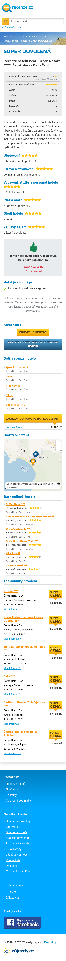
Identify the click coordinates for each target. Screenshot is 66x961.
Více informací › (12, 609)
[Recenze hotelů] (17, 7)
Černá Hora (11, 371)
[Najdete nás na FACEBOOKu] (23, 922)
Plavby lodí (13, 860)
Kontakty (11, 795)
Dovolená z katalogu (19, 821)
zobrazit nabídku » (13, 427)
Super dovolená (15, 404)
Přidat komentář (33, 332)
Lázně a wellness (17, 854)
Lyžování (11, 865)
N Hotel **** (11, 591)
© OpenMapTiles (29, 483)
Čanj (26, 371)
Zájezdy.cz (12, 897)
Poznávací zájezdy (17, 843)
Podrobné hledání (13, 27)
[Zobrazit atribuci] (58, 484)
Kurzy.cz (11, 892)
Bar (20, 371)
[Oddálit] (58, 448)
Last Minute (13, 826)
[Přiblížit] (58, 443)
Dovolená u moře (16, 832)
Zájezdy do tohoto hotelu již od (32, 418)
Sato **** (9, 676)
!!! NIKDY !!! (13, 385)
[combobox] (36, 21)
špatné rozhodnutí (17, 367)
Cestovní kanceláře (18, 871)
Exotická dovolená (17, 837)
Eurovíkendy (13, 849)
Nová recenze (14, 789)
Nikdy (9, 376)
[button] (33, 462)
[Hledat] (5, 21)
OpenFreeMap (14, 483)
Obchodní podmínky (18, 800)
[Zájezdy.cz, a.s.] (19, 950)
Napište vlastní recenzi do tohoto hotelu (33, 344)
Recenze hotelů (16, 783)
